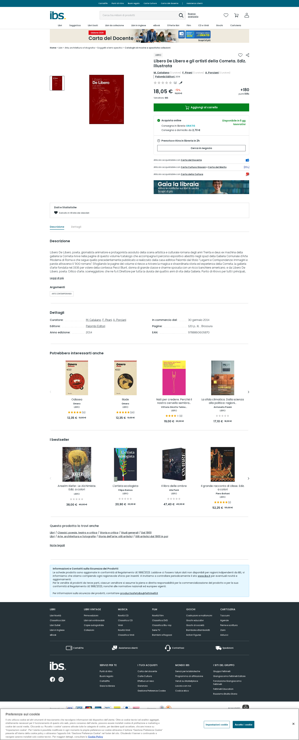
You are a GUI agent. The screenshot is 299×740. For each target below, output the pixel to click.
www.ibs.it (204, 576)
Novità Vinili (124, 630)
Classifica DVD (160, 620)
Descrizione (57, 227)
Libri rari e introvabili (94, 620)
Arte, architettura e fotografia (76, 536)
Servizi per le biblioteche (187, 671)
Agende (224, 620)
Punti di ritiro (118, 3)
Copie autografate (94, 625)
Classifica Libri (57, 620)
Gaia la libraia (107, 685)
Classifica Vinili (126, 634)
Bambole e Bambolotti (198, 630)
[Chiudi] (293, 724)
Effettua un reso (146, 681)
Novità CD (123, 615)
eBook (53, 634)
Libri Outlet (55, 625)
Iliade (125, 399)
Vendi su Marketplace (186, 681)
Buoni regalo (133, 3)
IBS (166, 97)
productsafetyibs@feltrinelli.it (139, 593)
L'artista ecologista (125, 486)
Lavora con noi (183, 685)
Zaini (222, 630)
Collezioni (89, 630)
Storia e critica (109, 532)
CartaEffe (102, 3)
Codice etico (182, 690)
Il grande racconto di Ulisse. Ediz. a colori (222, 487)
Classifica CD (125, 620)
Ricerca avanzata (193, 15)
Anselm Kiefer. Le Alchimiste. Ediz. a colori (77, 487)
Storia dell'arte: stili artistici (115, 536)
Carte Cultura (150, 3)
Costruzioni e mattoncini (199, 615)
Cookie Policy (95, 736)
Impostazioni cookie (217, 724)
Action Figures (193, 634)
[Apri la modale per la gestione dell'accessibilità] (245, 707)
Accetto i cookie (243, 724)
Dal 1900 (146, 532)
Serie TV (156, 630)
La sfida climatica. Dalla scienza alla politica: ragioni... (222, 401)
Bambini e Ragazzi (162, 634)
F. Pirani (187, 72)
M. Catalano (161, 72)
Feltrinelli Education (223, 689)
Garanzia (143, 685)
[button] (181, 15)
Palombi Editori (165, 76)
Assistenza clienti (195, 3)
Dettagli (76, 227)
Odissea (76, 399)
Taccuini (225, 615)
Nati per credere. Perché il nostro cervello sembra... (174, 401)
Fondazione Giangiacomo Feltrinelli (227, 683)
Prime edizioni (91, 615)
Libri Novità (55, 615)
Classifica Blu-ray (161, 625)
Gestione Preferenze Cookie (152, 690)
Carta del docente (169, 3)
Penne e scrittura (229, 625)
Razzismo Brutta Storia (225, 693)
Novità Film (158, 615)
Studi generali (129, 532)
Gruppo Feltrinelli (221, 671)
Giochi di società (195, 625)
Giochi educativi (195, 620)
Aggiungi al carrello (204, 107)
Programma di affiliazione (189, 676)
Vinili (120, 625)
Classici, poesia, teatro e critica (77, 532)
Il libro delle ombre (174, 486)
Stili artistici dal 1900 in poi (151, 536)
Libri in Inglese (57, 630)
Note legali (57, 545)
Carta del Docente (191, 160)
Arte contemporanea (62, 293)
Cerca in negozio (201, 148)
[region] (149, 724)
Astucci (224, 634)
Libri (52, 532)
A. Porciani (212, 72)
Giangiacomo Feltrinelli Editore (229, 676)
